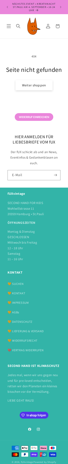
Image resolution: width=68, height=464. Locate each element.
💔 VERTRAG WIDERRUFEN (26, 350)
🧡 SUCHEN (16, 284)
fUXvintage (27, 462)
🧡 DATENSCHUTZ (20, 322)
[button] (9, 26)
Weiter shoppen (34, 85)
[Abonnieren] (55, 175)
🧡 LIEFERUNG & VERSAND (26, 331)
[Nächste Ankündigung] (60, 7)
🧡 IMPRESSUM (18, 303)
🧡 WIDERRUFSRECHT (23, 341)
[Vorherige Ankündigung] (7, 7)
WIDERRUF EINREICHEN (34, 117)
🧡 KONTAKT (16, 293)
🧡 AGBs (13, 312)
